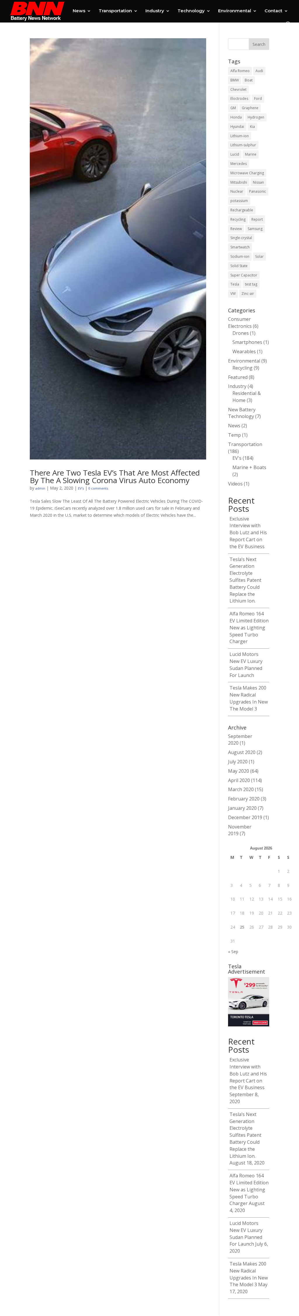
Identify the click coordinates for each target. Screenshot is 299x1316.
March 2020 (241, 789)
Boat (249, 80)
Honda (236, 117)
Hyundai (237, 126)
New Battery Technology (241, 413)
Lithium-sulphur (243, 144)
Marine (250, 154)
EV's (81, 488)
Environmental (234, 11)
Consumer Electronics (240, 322)
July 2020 (238, 761)
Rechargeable (241, 210)
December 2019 (245, 817)
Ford (258, 98)
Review (236, 228)
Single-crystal (241, 237)
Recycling (238, 219)
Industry (154, 11)
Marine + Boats (249, 467)
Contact (273, 11)
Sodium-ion (239, 256)
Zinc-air (247, 293)
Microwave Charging (247, 172)
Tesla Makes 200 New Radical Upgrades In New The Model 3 (249, 698)
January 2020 (242, 808)
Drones (240, 333)
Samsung (255, 228)
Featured (238, 377)
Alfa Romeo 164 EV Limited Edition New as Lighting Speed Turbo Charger (249, 627)
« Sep (233, 951)
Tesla (234, 284)
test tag (251, 284)
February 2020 (244, 798)
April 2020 (239, 780)
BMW (234, 80)
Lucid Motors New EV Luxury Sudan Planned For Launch (246, 664)
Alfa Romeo (240, 70)
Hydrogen (256, 117)
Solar (259, 256)
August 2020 (241, 752)
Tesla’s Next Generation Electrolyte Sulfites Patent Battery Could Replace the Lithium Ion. (245, 580)
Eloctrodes (239, 98)
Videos (235, 484)
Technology (191, 11)
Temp (234, 435)
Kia (252, 126)
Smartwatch (240, 247)
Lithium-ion (239, 135)
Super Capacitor (243, 275)
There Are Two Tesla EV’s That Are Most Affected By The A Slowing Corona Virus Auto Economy (115, 476)
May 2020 (238, 771)
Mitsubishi (238, 182)
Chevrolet (238, 89)
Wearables (244, 351)
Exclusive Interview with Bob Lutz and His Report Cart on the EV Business (248, 533)
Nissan (258, 182)
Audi (259, 70)
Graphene (250, 107)
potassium (239, 200)
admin (40, 488)
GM (233, 107)
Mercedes (238, 163)
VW (233, 293)
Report (257, 219)
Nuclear (236, 191)
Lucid (234, 154)
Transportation (115, 11)
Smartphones (247, 342)
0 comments (98, 488)
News (79, 11)
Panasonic (257, 191)
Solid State (239, 265)
